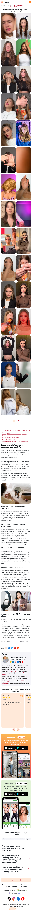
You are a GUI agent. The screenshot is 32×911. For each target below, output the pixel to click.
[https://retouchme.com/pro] (16, 893)
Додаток (14, 886)
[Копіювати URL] (6, 648)
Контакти (27, 885)
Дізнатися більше (8, 36)
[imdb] (11, 662)
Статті (20, 885)
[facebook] (18, 662)
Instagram (13, 671)
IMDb (22, 680)
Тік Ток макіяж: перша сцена (10, 437)
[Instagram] (14, 898)
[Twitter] (12, 648)
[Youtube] (23, 898)
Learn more (20, 908)
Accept (12, 908)
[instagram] (15, 662)
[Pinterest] (15, 648)
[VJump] (5, 2)
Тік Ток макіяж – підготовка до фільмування (15, 436)
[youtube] (23, 662)
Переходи (10, 5)
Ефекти (13, 885)
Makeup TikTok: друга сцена (10, 439)
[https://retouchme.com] (22, 890)
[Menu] (30, 2)
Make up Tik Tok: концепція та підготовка (14, 434)
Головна (3, 5)
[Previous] (13, 729)
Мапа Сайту (23, 886)
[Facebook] (9, 648)
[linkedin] (13, 662)
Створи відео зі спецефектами (16, 880)
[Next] (18, 421)
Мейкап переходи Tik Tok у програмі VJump (15, 441)
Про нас (7, 886)
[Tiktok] (9, 898)
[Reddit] (18, 648)
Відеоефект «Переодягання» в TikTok (13, 839)
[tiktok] (20, 662)
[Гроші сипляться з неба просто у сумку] (10, 764)
